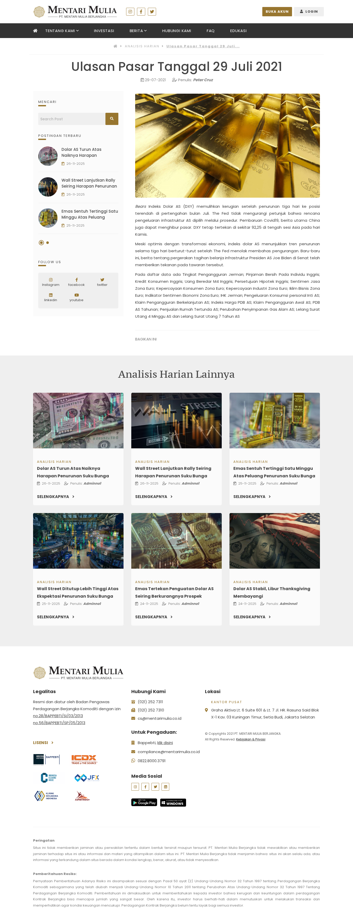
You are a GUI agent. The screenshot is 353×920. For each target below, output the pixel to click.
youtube (76, 300)
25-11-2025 (75, 225)
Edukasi (238, 30)
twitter (102, 284)
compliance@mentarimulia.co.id (169, 751)
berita (136, 30)
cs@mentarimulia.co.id (159, 718)
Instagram (50, 284)
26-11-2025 (75, 163)
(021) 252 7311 (150, 701)
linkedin (50, 300)
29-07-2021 (155, 80)
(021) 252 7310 (151, 710)
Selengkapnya (53, 496)
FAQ (211, 30)
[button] (41, 242)
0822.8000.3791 (152, 760)
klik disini (165, 742)
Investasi (104, 30)
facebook (76, 284)
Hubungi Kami (176, 30)
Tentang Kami (60, 30)
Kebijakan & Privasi (250, 739)
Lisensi (41, 742)
